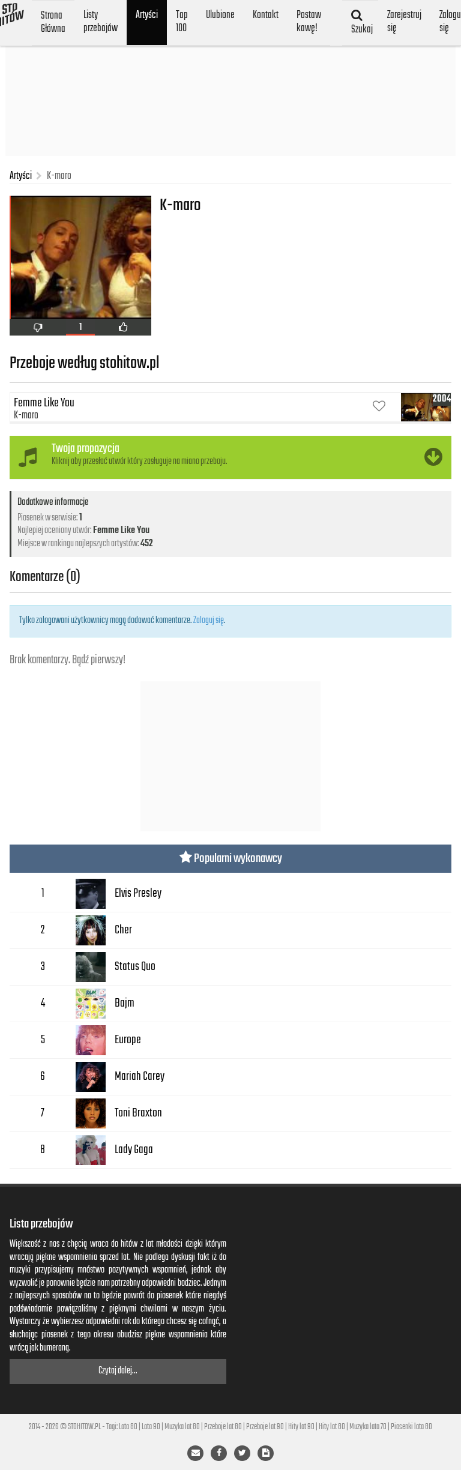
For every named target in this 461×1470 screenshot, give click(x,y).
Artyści (147, 15)
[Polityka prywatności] (266, 1453)
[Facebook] (219, 1453)
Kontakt (266, 15)
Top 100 (182, 22)
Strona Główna (53, 22)
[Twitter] (242, 1453)
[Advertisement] (230, 96)
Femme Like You (121, 530)
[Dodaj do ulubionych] (379, 407)
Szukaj (361, 29)
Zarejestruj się (404, 22)
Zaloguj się (208, 620)
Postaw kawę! (309, 22)
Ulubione (220, 15)
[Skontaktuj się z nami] (195, 1453)
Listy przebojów (100, 22)
